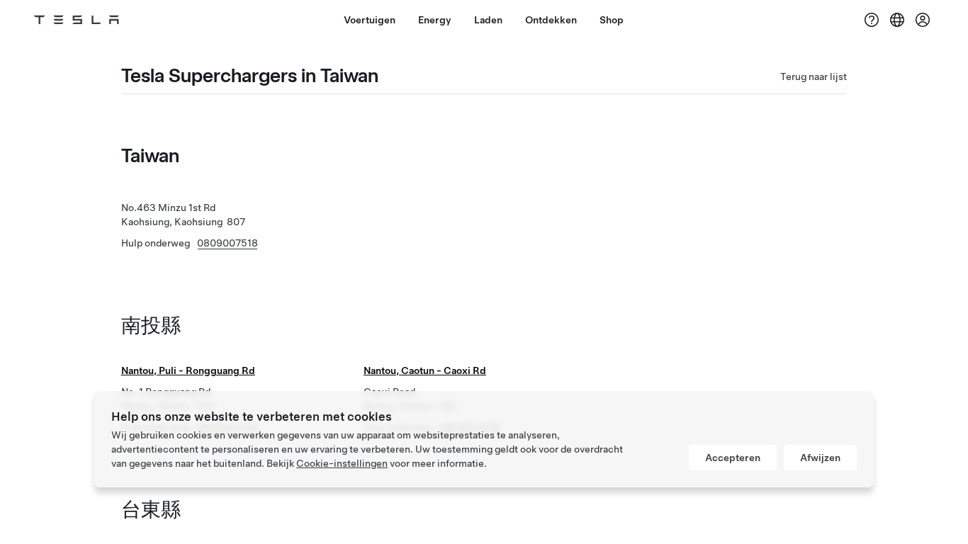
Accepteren (732, 457)
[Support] (871, 19)
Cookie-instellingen (342, 463)
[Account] (922, 19)
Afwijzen (820, 457)
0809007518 (227, 243)
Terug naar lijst (813, 76)
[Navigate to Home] (76, 19)
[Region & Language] (897, 19)
